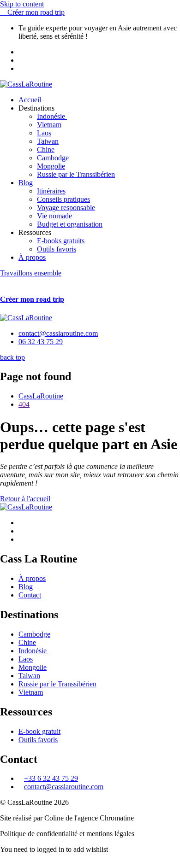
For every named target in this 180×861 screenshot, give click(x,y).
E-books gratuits (60, 241)
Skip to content (22, 4)
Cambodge (53, 158)
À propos (32, 257)
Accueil (29, 100)
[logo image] (26, 318)
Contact (29, 595)
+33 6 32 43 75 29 (51, 778)
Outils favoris (56, 249)
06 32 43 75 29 (40, 342)
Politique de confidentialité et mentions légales (67, 834)
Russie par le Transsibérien (76, 174)
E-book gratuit (39, 731)
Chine (45, 149)
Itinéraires (51, 191)
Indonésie (52, 116)
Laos (44, 133)
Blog (25, 183)
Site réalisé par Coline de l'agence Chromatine (67, 818)
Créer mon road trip (32, 299)
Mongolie (51, 166)
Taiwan (48, 141)
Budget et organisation (69, 224)
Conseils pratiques (63, 199)
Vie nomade (54, 216)
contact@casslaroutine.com (58, 333)
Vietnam (49, 125)
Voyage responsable (66, 207)
